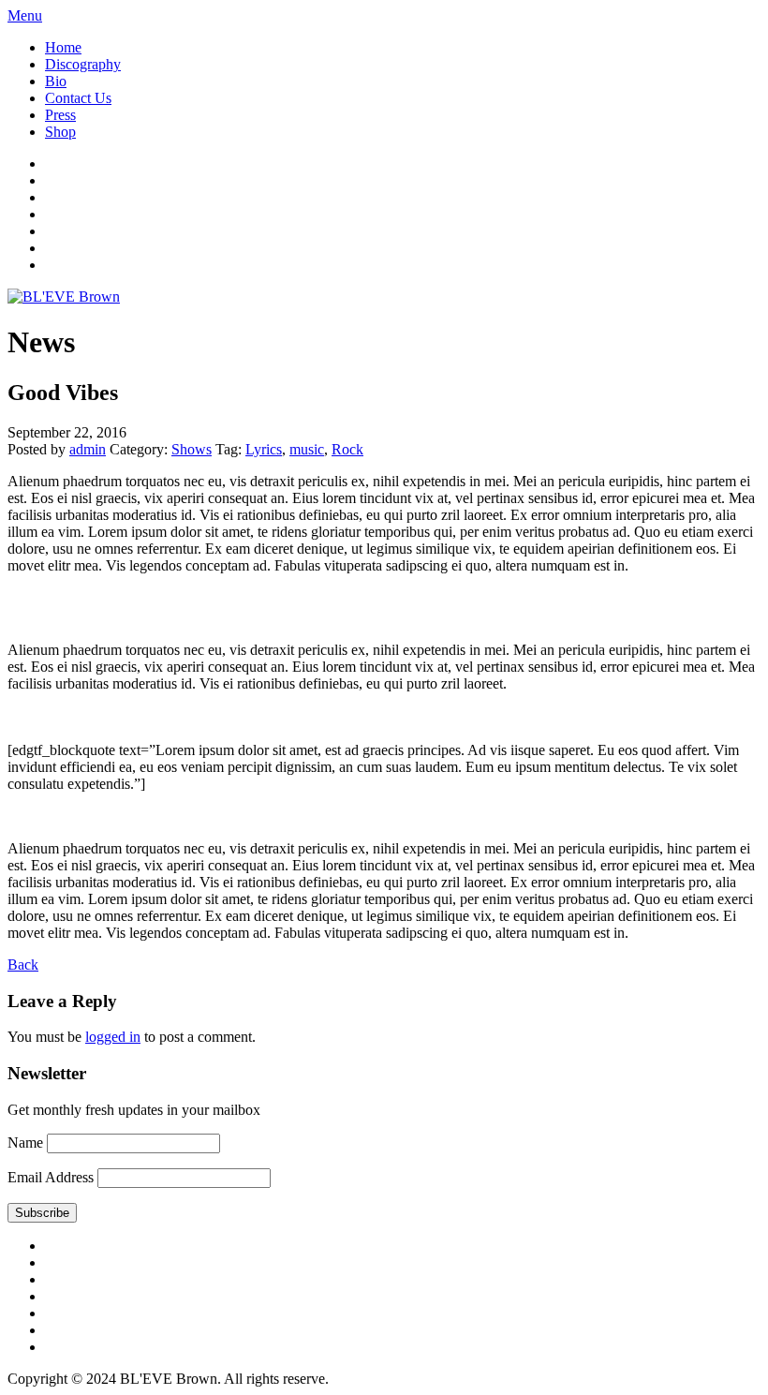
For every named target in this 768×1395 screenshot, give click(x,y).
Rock (347, 449)
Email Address (50, 1177)
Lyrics (263, 449)
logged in (112, 1037)
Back (22, 964)
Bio (55, 81)
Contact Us (78, 98)
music (306, 449)
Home (63, 47)
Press (60, 115)
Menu (24, 15)
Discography (83, 64)
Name (25, 1142)
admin (87, 449)
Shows (191, 449)
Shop (60, 132)
